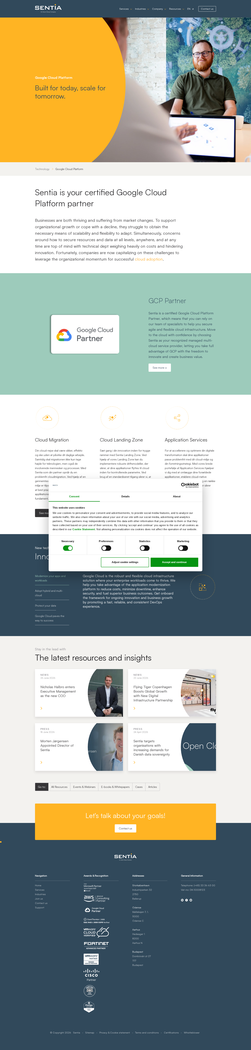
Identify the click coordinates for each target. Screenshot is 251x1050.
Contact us (207, 8)
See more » (160, 367)
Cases (139, 787)
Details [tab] (125, 496)
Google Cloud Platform (69, 169)
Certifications (171, 1032)
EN (188, 8)
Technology (42, 169)
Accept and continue (174, 562)
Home (38, 885)
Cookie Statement (83, 529)
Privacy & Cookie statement (114, 1032)
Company (157, 8)
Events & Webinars (84, 787)
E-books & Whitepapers (115, 787)
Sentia (76, 1032)
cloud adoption (149, 259)
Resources (175, 8)
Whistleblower (192, 1032)
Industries (140, 8)
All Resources (59, 787)
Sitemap (89, 1032)
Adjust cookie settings (125, 562)
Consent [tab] (74, 496)
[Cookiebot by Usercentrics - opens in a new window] (184, 485)
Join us (39, 898)
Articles (152, 787)
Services (124, 8)
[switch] (106, 548)
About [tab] (176, 496)
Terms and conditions (147, 1032)
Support (39, 907)
